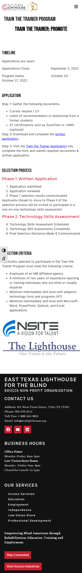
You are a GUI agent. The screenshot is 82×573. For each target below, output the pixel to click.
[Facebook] (8, 429)
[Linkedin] (27, 429)
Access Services (21, 494)
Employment (18, 504)
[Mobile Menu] (76, 7)
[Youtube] (18, 429)
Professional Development (29, 520)
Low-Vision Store (21, 515)
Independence (19, 510)
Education (16, 499)
